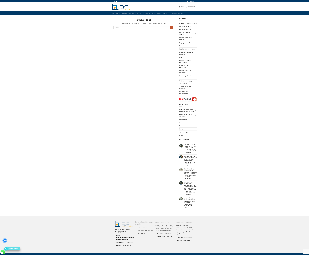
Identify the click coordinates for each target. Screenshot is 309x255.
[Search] (187, 1)
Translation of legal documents (185, 87)
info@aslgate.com (122, 239)
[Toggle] (196, 34)
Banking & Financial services (188, 23)
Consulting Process (185, 26)
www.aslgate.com (127, 242)
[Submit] (171, 27)
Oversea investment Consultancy (185, 61)
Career (154, 13)
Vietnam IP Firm (141, 233)
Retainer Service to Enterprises (185, 72)
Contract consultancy (185, 29)
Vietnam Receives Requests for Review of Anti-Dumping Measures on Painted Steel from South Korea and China (190, 160)
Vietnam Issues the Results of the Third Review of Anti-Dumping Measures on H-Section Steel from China (190, 148)
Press (181, 135)
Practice (138, 13)
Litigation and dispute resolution (186, 53)
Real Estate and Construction (184, 66)
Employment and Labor (186, 43)
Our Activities (183, 132)
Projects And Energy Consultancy (185, 82)
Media (159, 13)
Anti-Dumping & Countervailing (184, 92)
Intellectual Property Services (185, 39)
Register (180, 13)
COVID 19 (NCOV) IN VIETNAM (185, 115)
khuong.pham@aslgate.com (125, 237)
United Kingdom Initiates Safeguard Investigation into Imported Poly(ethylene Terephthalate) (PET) (190, 202)
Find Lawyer (146, 13)
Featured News (183, 119)
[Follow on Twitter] (114, 1)
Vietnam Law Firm (142, 228)
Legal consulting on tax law (187, 49)
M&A (180, 57)
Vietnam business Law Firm (145, 230)
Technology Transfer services (185, 77)
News (167, 13)
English (192, 1)
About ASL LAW (116, 13)
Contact (174, 13)
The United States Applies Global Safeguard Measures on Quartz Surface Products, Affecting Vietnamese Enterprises (190, 173)
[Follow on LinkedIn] (116, 1)
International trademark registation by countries (186, 110)
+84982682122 (126, 245)
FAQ (164, 13)
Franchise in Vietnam (185, 46)
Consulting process (128, 13)
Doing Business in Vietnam (184, 33)
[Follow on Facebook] (113, 1)
